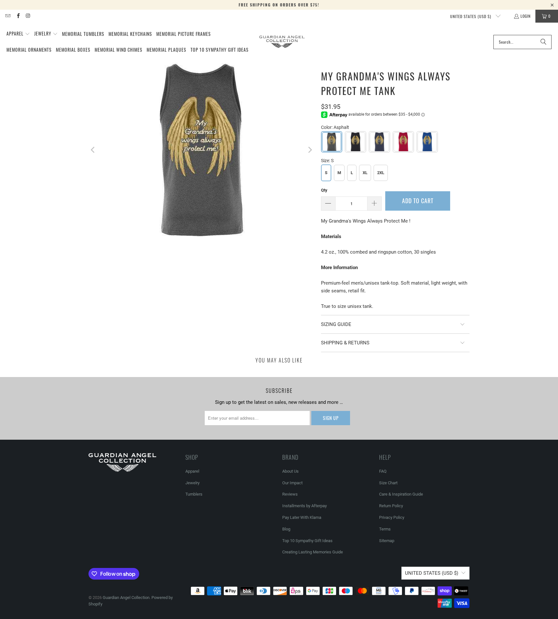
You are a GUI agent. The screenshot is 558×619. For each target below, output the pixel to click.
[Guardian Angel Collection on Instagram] (28, 16)
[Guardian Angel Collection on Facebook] (17, 16)
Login (526, 16)
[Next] (310, 150)
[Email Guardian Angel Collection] (7, 16)
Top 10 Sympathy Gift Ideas (307, 540)
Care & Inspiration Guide (401, 494)
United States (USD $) (471, 16)
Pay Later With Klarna (301, 517)
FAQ (383, 471)
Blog (286, 529)
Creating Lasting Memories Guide (312, 552)
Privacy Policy (391, 517)
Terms (385, 529)
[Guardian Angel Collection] (282, 42)
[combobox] (522, 42)
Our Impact (292, 482)
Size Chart (388, 482)
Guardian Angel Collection (126, 597)
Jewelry (192, 482)
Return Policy (391, 505)
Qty (324, 190)
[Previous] (93, 150)
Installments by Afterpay (304, 505)
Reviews (290, 494)
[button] (18, 34)
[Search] (543, 42)
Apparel (192, 471)
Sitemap (386, 540)
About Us (290, 471)
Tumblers (193, 494)
